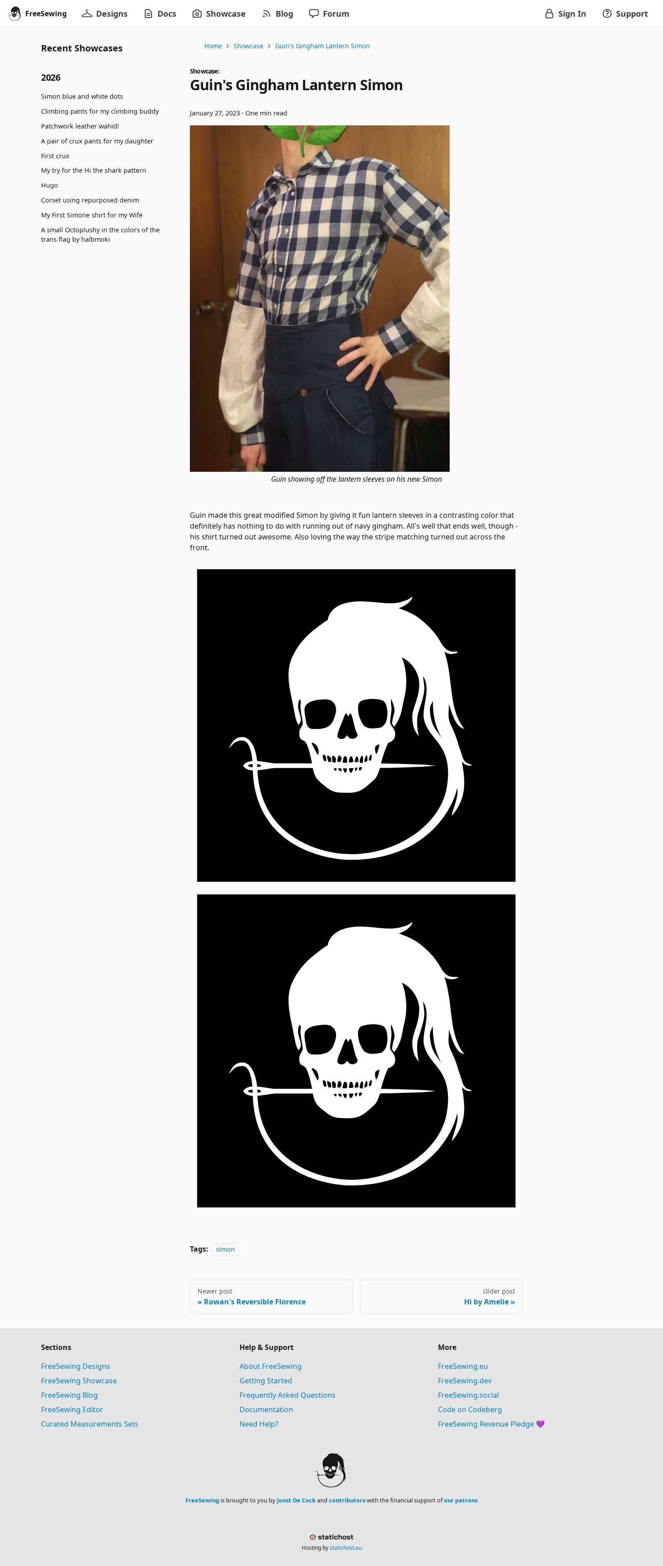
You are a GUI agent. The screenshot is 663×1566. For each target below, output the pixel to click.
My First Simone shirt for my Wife (92, 215)
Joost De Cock (296, 1500)
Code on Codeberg (470, 1409)
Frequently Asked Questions (287, 1395)
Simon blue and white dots (82, 96)
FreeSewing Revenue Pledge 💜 (491, 1424)
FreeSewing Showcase (79, 1381)
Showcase (248, 45)
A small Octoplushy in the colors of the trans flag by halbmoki (100, 235)
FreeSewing (202, 1500)
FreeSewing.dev (465, 1381)
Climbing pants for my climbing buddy (100, 111)
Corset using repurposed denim (90, 200)
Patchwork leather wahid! (80, 126)
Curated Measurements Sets (89, 1424)
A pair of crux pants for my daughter (97, 141)
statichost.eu (346, 1548)
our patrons (461, 1500)
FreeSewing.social (468, 1395)
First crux (55, 156)
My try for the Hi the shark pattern (93, 170)
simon (225, 1249)
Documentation (266, 1409)
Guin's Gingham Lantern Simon (322, 45)
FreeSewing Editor (72, 1409)
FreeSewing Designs (75, 1366)
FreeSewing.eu (463, 1366)
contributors (347, 1500)
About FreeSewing (270, 1366)
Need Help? (258, 1424)
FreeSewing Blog (69, 1395)
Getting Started (265, 1381)
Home (213, 45)
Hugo (49, 185)
